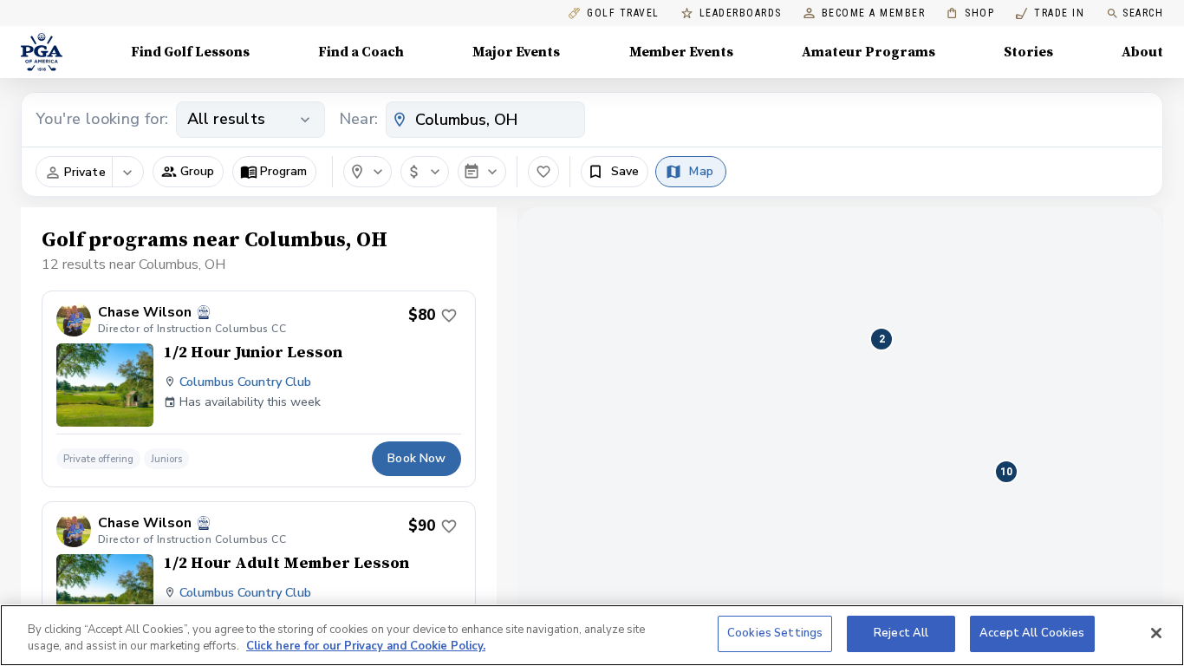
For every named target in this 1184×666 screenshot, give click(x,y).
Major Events (516, 52)
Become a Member (874, 13)
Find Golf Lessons (190, 52)
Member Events (681, 52)
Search (1142, 13)
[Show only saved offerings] (543, 171)
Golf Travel (623, 13)
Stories (1028, 52)
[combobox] (485, 119)
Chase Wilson (145, 312)
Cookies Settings (775, 633)
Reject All (901, 633)
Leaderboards (740, 13)
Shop (970, 13)
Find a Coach (361, 52)
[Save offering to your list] (449, 316)
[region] (592, 635)
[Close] (1156, 633)
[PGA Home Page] (41, 52)
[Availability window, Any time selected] (482, 171)
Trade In (1050, 13)
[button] (188, 171)
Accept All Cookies (1031, 633)
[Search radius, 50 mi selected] (367, 171)
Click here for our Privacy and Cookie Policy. (365, 647)
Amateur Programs (868, 52)
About (1142, 52)
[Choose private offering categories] (127, 172)
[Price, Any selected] (424, 171)
